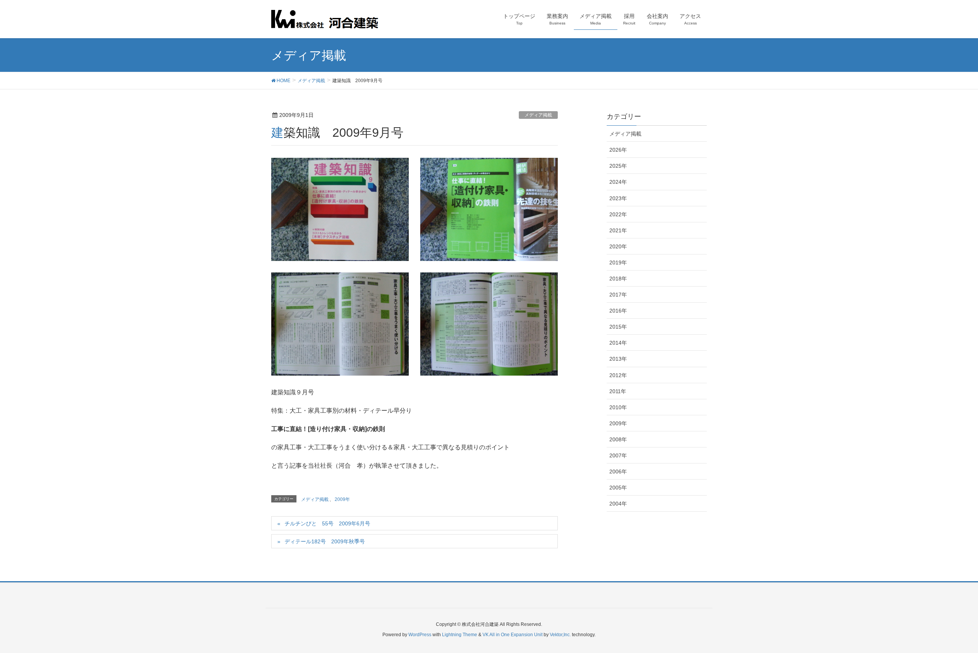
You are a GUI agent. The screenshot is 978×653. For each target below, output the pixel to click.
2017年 (618, 295)
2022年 (618, 214)
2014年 (618, 343)
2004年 (618, 504)
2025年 (618, 166)
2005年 (618, 487)
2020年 (618, 246)
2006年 (618, 471)
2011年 (617, 391)
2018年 (618, 278)
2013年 (618, 359)
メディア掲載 (538, 115)
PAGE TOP (949, 627)
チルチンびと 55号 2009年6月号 (327, 523)
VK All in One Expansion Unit (512, 634)
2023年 (618, 198)
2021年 (618, 230)
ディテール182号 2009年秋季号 (325, 541)
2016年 (618, 311)
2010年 (618, 407)
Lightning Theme (459, 634)
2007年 (618, 455)
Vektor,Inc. (560, 634)
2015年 (618, 327)
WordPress (419, 634)
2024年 (618, 182)
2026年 (618, 150)
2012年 (618, 375)
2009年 (342, 499)
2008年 (618, 439)
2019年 (618, 262)
